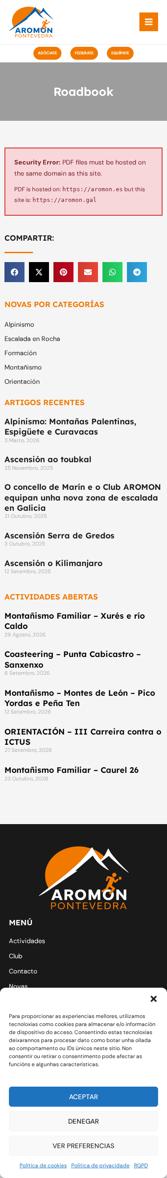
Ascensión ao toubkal (47, 459)
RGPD (141, 1165)
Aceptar (83, 1096)
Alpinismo (19, 324)
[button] (153, 998)
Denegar (83, 1121)
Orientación (22, 382)
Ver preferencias (83, 1145)
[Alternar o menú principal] (148, 21)
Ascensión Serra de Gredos (59, 535)
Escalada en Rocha (32, 339)
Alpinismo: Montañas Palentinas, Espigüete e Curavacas (70, 426)
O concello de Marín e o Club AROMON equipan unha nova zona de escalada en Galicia (82, 497)
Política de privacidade (100, 1165)
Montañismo (23, 367)
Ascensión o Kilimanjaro (53, 563)
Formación (20, 353)
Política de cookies (43, 1165)
